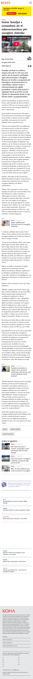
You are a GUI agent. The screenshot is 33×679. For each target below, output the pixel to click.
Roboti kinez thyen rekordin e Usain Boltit (15, 518)
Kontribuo (10, 13)
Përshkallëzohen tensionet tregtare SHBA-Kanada (15, 502)
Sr (18, 659)
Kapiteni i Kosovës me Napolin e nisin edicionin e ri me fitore (14, 553)
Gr (18, 657)
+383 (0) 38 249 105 (7, 670)
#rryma (5, 429)
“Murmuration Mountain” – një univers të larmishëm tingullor (15, 570)
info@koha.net (16, 670)
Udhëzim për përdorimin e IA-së (10, 645)
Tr (18, 662)
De (3, 662)
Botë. (4, 499)
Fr (3, 664)
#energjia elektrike (8, 434)
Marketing (5, 636)
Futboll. (5, 508)
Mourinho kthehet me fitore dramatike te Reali (16, 510)
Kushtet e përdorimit (7, 642)
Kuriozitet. (6, 517)
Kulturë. (5, 568)
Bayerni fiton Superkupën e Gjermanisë (14, 561)
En (3, 659)
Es (3, 666)
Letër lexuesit (22, 13)
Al (3, 657)
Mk (19, 664)
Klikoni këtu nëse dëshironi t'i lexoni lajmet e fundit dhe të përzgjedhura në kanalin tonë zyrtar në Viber (19, 484)
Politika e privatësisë (7, 639)
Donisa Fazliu (9, 59)
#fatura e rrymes (15, 429)
